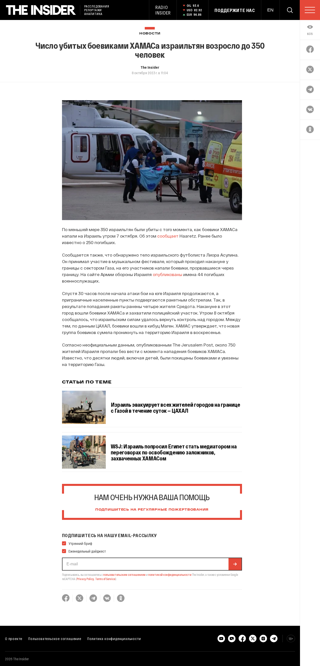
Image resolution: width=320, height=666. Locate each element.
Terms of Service (105, 579)
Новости (149, 33)
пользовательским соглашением (124, 574)
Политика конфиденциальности (114, 638)
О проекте (13, 638)
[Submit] (235, 564)
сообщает (167, 235)
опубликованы (167, 274)
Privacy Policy (85, 579)
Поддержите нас (234, 10)
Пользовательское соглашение (54, 638)
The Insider (149, 67)
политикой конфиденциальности (170, 574)
